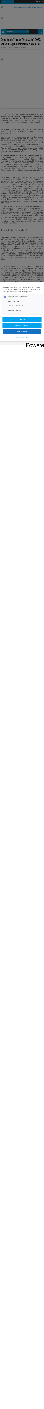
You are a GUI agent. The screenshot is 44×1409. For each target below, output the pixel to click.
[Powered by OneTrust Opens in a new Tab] (34, 343)
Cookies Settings (22, 337)
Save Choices (22, 331)
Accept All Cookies (21, 325)
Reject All (22, 319)
